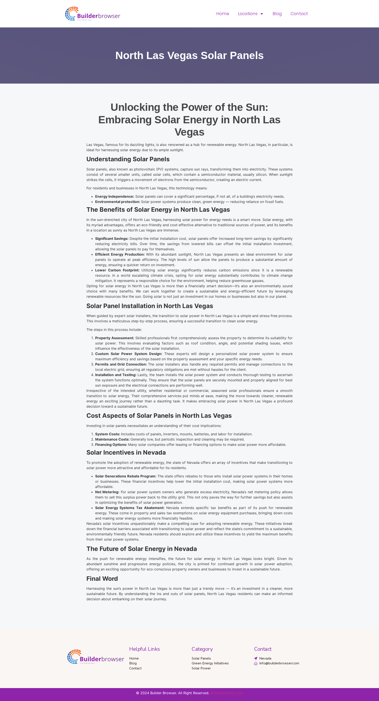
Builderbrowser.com (226, 693)
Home (222, 14)
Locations (247, 14)
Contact (299, 14)
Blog (277, 14)
